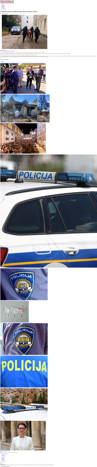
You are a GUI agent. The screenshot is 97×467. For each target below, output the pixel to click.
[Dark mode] (1, 462)
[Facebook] (2, 59)
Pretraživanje (4, 8)
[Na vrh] (1, 451)
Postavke (5, 466)
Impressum (3, 455)
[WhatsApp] (3, 59)
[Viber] (4, 59)
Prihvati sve (2, 466)
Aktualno (3, 5)
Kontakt (3, 7)
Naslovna (3, 4)
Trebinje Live (6, 52)
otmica (2, 61)
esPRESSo (3, 6)
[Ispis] (7, 13)
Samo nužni (8, 466)
